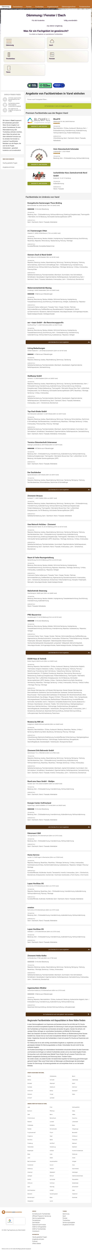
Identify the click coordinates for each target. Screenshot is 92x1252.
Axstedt (51, 1185)
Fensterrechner (84, 7)
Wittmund (29, 1177)
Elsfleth (29, 1174)
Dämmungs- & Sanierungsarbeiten (46, 1058)
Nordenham (30, 1159)
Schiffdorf (52, 1138)
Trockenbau (39, 7)
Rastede (29, 1123)
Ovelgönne (30, 1130)
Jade (28, 1101)
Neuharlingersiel (54, 1188)
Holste (73, 1152)
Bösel (51, 1192)
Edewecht (29, 1188)
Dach (64, 1210)
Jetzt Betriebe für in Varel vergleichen (58, 336)
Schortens (29, 1134)
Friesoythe (74, 1134)
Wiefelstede (30, 1120)
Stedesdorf (52, 1166)
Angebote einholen (8, 162)
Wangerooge (75, 1123)
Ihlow (73, 1159)
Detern (51, 1152)
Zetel (28, 1109)
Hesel (51, 1130)
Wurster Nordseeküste (77, 1145)
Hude (51, 1148)
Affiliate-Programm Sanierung (41, 1210)
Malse (73, 1105)
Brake (28, 1148)
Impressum (35, 1226)
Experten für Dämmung (55, 1021)
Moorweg (52, 1181)
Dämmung (5, 7)
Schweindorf (75, 1181)
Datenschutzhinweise (39, 1219)
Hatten (73, 1109)
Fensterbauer (36, 1215)
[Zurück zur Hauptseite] (15, 1206)
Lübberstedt (75, 1116)
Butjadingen (30, 1145)
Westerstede (30, 1141)
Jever (28, 1152)
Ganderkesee (75, 1177)
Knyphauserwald (31, 1127)
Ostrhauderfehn (76, 1101)
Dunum (51, 1159)
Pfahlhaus (52, 1105)
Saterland (74, 1138)
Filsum (51, 1127)
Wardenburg (53, 1141)
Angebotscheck (52, 7)
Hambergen (75, 1166)
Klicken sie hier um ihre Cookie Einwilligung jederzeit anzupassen (16, 1243)
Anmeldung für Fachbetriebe (41, 1208)
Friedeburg (30, 1138)
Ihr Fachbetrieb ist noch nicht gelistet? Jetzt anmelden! (58, 1009)
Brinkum (52, 1170)
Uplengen (29, 1170)
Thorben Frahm (67, 1051)
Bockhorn (29, 1105)
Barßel (51, 1134)
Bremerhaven (53, 1112)
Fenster (29, 7)
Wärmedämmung (8, 124)
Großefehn (52, 1120)
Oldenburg (30, 1163)
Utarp (73, 1185)
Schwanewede (53, 1123)
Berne (51, 1109)
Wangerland (30, 1195)
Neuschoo (74, 1112)
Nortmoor (52, 1177)
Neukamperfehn (54, 1156)
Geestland (74, 1141)
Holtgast (74, 1156)
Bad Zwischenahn (31, 1156)
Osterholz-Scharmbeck (77, 1170)
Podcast (34, 1236)
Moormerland (75, 1163)
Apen (28, 1181)
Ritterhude (74, 1148)
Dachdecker (36, 1217)
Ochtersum (74, 1130)
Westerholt (74, 1188)
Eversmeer (74, 1192)
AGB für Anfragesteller (39, 1221)
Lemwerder (52, 1174)
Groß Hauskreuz (31, 1185)
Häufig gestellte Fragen (10, 157)
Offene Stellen (36, 1238)
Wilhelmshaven (31, 1112)
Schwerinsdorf (30, 1192)
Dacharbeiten (18, 7)
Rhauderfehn (75, 1174)
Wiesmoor (29, 1166)
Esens (73, 1120)
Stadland (29, 1116)
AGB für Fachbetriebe (39, 1223)
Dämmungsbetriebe (38, 1213)
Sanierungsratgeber (69, 1217)
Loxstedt (52, 1116)
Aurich (51, 1195)
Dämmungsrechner (69, 7)
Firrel (51, 1101)
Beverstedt (74, 1127)
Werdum (52, 1163)
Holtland (52, 1145)
